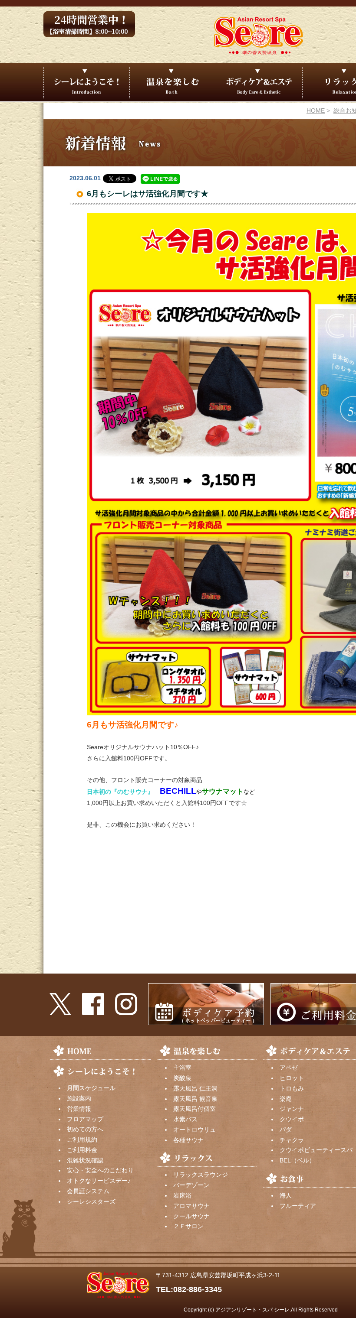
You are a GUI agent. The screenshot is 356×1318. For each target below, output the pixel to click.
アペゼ (289, 1067)
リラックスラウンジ (200, 1174)
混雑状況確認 (85, 1160)
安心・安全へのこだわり (100, 1170)
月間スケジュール (91, 1087)
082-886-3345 (197, 1289)
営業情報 (79, 1108)
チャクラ (292, 1139)
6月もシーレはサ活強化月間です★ (147, 193)
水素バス (185, 1119)
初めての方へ (85, 1129)
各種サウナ (188, 1139)
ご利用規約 (82, 1139)
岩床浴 (182, 1195)
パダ (286, 1129)
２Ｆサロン (188, 1226)
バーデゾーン (191, 1185)
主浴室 (182, 1067)
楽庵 (286, 1098)
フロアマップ (85, 1119)
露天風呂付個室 (194, 1108)
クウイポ (292, 1119)
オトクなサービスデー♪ (99, 1180)
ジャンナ (292, 1108)
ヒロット (292, 1078)
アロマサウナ (191, 1205)
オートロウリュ (194, 1129)
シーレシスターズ (91, 1201)
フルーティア (298, 1205)
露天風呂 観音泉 (195, 1098)
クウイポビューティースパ (316, 1149)
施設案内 (79, 1098)
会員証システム (88, 1191)
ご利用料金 (82, 1149)
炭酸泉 (182, 1078)
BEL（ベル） (297, 1160)
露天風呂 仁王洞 (195, 1088)
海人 (286, 1195)
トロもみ (292, 1088)
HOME (316, 110)
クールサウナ (191, 1216)
